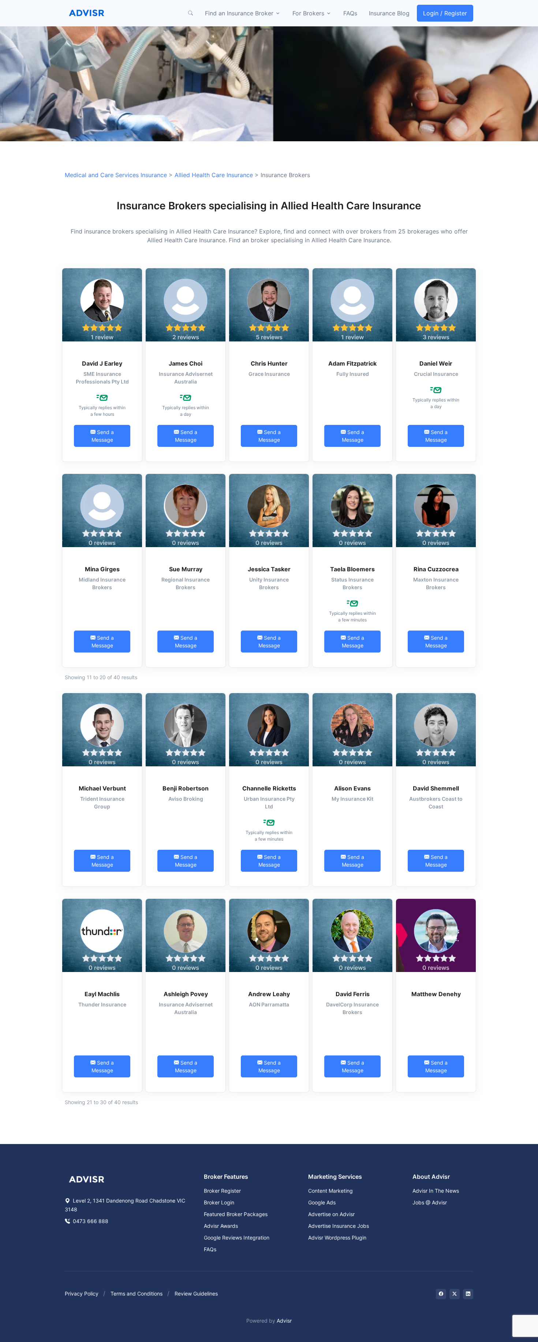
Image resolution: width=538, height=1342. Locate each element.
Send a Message (102, 436)
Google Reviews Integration (236, 1237)
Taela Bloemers (352, 569)
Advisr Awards (221, 1226)
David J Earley (102, 363)
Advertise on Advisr (331, 1214)
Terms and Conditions (136, 1293)
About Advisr (431, 1176)
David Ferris (353, 994)
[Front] (87, 13)
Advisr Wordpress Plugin (337, 1237)
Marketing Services (335, 1176)
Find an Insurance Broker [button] (239, 13)
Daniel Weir (435, 363)
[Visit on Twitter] (454, 1294)
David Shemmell (436, 788)
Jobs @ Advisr (429, 1202)
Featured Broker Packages (236, 1214)
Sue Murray (185, 569)
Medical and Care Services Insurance (116, 175)
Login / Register (445, 13)
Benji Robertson (185, 788)
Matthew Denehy (436, 994)
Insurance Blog (389, 13)
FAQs (350, 13)
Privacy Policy (81, 1293)
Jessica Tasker (269, 569)
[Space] (87, 1178)
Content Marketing (330, 1191)
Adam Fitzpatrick (352, 363)
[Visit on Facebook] (441, 1294)
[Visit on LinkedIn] (468, 1294)
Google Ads (322, 1202)
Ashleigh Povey (186, 994)
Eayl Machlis (102, 994)
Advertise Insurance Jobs (338, 1226)
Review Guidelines (196, 1293)
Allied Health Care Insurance (214, 175)
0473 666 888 (89, 1221)
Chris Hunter (269, 363)
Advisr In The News (435, 1191)
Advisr (284, 1320)
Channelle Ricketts (269, 788)
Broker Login (219, 1202)
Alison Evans (352, 788)
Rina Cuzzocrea (436, 569)
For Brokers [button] (308, 13)
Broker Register (222, 1191)
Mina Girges (102, 569)
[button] (190, 13)
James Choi (185, 363)
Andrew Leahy (269, 994)
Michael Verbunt (102, 788)
